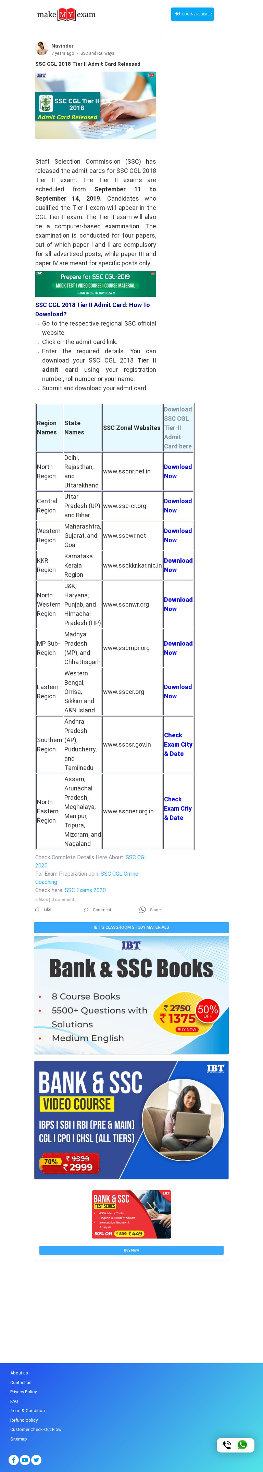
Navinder (62, 46)
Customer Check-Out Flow (36, 1429)
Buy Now (131, 1250)
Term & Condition (27, 1410)
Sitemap (18, 1439)
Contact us (21, 1382)
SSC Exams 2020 (85, 890)
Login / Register (196, 14)
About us (19, 1372)
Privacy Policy (23, 1391)
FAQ (14, 1401)
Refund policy (24, 1420)
